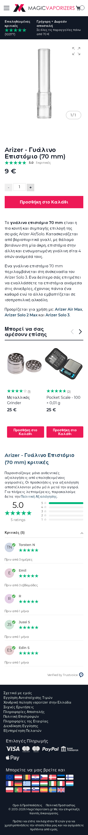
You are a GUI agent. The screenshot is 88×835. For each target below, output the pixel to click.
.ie (52, 783)
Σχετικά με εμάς (18, 693)
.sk (27, 789)
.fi (69, 777)
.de (18, 783)
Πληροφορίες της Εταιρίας (26, 721)
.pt (18, 789)
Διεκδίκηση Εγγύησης (21, 726)
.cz (44, 777)
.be (27, 777)
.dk (52, 777)
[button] (76, 51)
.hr (35, 777)
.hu (44, 783)
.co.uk (61, 789)
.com (9, 777)
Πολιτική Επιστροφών (21, 716)
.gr (27, 783)
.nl (35, 783)
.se (52, 789)
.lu (69, 783)
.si (35, 789)
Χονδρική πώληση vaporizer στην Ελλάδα (37, 702)
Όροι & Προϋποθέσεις (27, 805)
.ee (61, 777)
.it (61, 783)
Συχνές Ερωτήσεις (19, 707)
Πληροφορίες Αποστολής (24, 712)
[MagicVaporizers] (44, 8)
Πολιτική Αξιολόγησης (39, 496)
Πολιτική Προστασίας (60, 805)
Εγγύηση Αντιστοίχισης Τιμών (28, 698)
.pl (9, 789)
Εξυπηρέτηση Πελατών (22, 731)
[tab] (44, 459)
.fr (9, 783)
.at (18, 777)
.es (44, 789)
